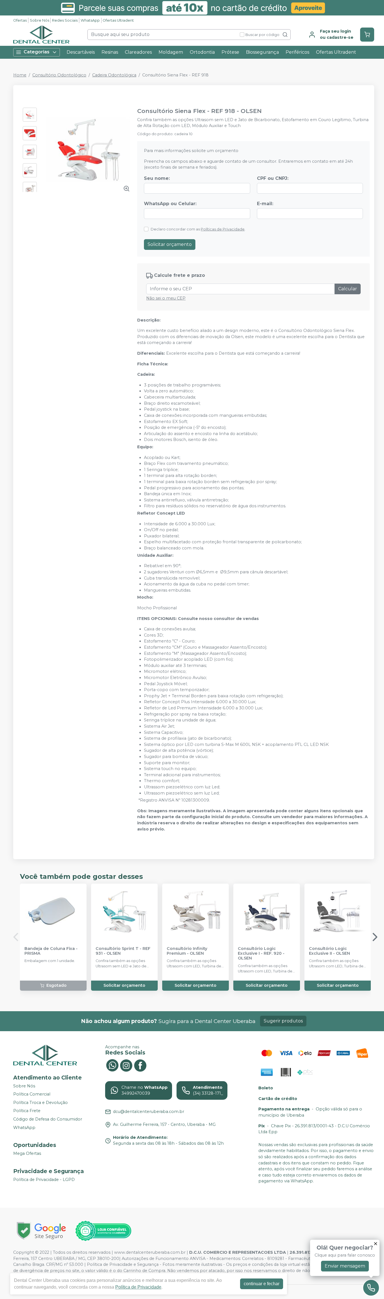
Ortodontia (202, 52)
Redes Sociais (65, 20)
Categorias (36, 52)
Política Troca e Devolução (40, 1102)
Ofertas (20, 20)
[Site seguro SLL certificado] (41, 1231)
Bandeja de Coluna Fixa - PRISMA (51, 951)
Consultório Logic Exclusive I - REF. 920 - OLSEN (261, 953)
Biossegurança (262, 52)
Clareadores (138, 52)
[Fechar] (375, 1243)
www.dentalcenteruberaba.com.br (150, 1252)
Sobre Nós (39, 20)
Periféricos (297, 52)
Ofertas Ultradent (118, 20)
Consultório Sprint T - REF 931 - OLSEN (123, 951)
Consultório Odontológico (59, 75)
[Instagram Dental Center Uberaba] (126, 1064)
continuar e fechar (261, 1283)
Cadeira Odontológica (114, 75)
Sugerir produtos (283, 1021)
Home (19, 75)
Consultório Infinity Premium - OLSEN (187, 951)
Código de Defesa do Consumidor (47, 1119)
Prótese (230, 52)
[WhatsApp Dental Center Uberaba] (112, 1064)
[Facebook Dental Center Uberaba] (140, 1064)
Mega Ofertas (27, 1153)
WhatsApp (90, 20)
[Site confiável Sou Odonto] (103, 1231)
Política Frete (26, 1111)
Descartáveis (81, 52)
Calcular (347, 288)
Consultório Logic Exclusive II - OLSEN (329, 951)
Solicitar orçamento (170, 244)
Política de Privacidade (138, 1287)
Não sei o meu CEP (166, 298)
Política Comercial (31, 1094)
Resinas (109, 52)
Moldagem (171, 52)
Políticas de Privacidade (223, 229)
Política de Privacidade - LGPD (44, 1179)
